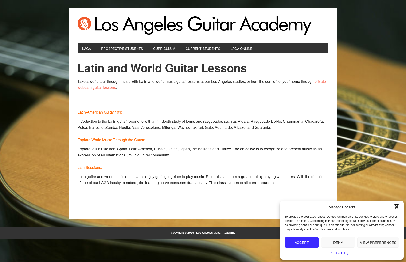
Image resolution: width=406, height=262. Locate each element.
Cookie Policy (339, 253)
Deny (338, 242)
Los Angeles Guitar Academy (203, 25)
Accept (302, 242)
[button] (396, 207)
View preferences (378, 242)
